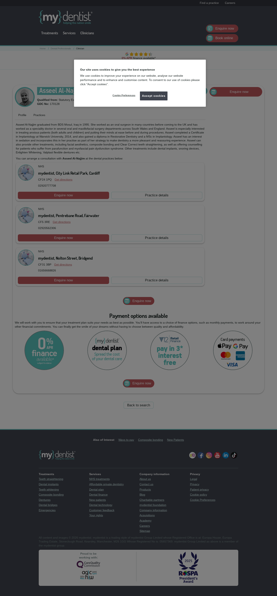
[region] (140, 83)
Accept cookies (153, 95)
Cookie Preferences (124, 95)
